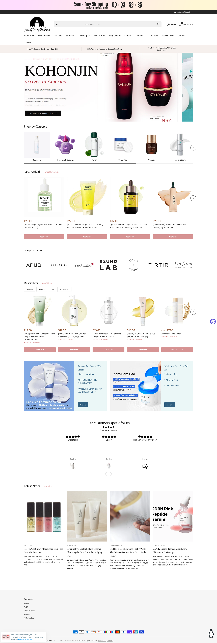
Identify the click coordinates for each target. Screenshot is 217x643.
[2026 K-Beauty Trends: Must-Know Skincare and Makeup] (173, 516)
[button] (106, 474)
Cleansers (36, 160)
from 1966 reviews (108, 430)
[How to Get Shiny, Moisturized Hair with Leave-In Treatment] (44, 516)
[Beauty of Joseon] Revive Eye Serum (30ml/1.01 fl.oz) (141, 335)
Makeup (42, 289)
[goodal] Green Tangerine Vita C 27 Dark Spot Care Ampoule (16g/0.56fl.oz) (128, 226)
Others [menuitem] (127, 35)
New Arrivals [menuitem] (44, 35)
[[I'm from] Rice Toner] (177, 311)
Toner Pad (122, 160)
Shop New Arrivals (52, 172)
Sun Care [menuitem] (57, 35)
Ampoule (151, 160)
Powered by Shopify (105, 640)
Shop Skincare (47, 283)
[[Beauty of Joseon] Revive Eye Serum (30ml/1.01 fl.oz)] (143, 311)
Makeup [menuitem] (83, 35)
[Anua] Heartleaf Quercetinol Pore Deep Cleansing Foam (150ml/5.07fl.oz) (39, 336)
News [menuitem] (28, 42)
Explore (83, 405)
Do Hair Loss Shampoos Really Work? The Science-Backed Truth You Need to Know (128, 552)
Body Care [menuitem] (113, 35)
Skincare (29, 289)
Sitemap (27, 614)
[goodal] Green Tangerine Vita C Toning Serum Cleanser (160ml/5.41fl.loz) (85, 226)
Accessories (64, 289)
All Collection (29, 618)
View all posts (49, 486)
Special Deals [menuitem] (168, 35)
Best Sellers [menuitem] (29, 35)
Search (26, 603)
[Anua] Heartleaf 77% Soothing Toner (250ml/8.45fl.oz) (107, 335)
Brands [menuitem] (140, 35)
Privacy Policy (29, 611)
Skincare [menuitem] (70, 35)
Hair (52, 289)
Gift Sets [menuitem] (154, 35)
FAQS (26, 607)
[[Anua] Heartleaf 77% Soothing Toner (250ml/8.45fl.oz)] (108, 311)
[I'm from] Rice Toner (171, 333)
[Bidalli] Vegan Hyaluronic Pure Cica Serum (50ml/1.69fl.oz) (43, 226)
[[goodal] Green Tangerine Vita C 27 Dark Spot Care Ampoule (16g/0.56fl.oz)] (130, 197)
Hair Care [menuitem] (98, 35)
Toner (94, 160)
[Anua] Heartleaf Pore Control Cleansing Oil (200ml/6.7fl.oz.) (72, 335)
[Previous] (24, 147)
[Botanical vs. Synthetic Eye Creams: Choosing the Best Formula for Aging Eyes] (87, 516)
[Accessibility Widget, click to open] (213, 321)
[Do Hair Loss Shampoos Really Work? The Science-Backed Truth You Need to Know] (130, 516)
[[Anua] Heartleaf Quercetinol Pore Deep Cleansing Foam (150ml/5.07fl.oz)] (40, 311)
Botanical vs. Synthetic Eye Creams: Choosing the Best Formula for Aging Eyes (84, 552)
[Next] (193, 147)
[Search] (158, 24)
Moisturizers (180, 160)
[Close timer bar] (214, 5)
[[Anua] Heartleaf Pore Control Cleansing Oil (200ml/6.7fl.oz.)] (74, 311)
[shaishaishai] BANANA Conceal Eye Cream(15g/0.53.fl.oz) (169, 226)
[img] (108, 427)
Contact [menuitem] (181, 35)
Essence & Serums (65, 160)
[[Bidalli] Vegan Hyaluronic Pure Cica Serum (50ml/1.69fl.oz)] (44, 197)
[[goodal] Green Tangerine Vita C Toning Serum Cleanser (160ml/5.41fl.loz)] (87, 197)
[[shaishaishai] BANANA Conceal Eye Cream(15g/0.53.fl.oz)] (173, 197)
